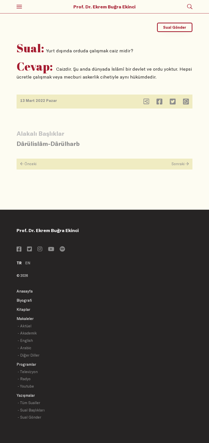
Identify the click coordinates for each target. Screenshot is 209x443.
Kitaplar (23, 309)
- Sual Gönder (29, 417)
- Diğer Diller (29, 355)
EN (27, 263)
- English (25, 340)
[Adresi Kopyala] (146, 102)
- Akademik (27, 333)
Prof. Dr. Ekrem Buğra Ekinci (104, 6)
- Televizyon (28, 372)
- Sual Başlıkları (31, 410)
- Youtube (26, 386)
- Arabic (24, 348)
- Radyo (24, 379)
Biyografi (24, 300)
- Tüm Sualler (29, 403)
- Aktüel (24, 326)
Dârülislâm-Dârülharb (48, 143)
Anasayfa (25, 291)
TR (19, 263)
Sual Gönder (174, 27)
